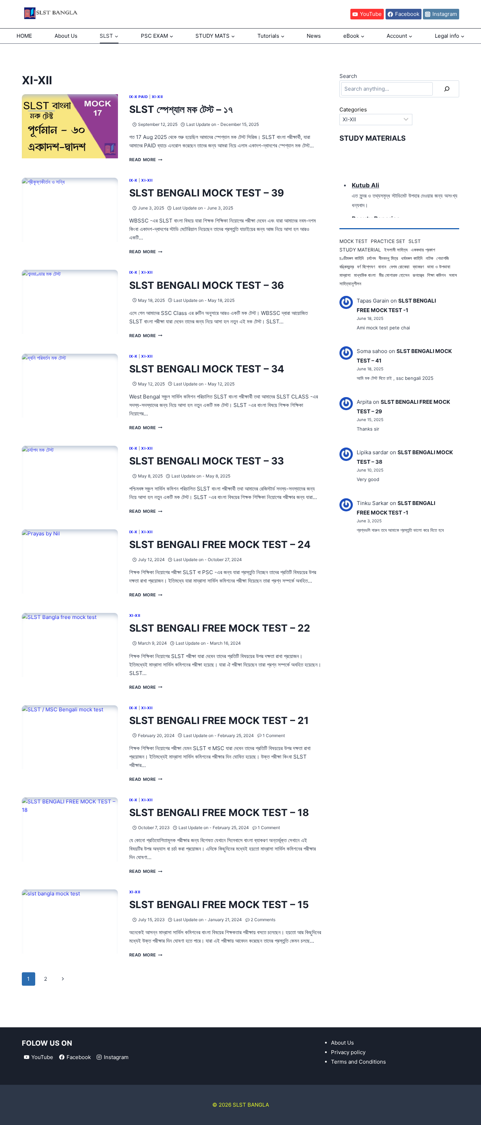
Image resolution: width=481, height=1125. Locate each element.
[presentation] (70, 126)
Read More (145, 159)
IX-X (133, 180)
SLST (414, 241)
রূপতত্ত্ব (418, 275)
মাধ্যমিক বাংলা (365, 275)
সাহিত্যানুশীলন (350, 283)
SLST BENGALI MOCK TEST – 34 (206, 369)
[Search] (446, 89)
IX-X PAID (138, 97)
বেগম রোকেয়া (399, 266)
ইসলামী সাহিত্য (396, 250)
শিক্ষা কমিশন (436, 275)
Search (348, 76)
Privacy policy (348, 1052)
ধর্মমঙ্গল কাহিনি (412, 258)
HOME (24, 35)
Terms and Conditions (358, 1061)
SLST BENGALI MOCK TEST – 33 (206, 461)
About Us (66, 35)
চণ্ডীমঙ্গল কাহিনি (351, 258)
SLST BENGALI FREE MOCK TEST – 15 (219, 905)
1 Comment (274, 735)
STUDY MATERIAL (360, 250)
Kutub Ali (365, 183)
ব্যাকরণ (418, 266)
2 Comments (263, 919)
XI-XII (157, 97)
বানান (382, 266)
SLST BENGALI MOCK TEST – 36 (206, 285)
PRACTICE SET (388, 241)
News (314, 35)
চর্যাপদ (371, 258)
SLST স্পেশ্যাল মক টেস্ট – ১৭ (181, 109)
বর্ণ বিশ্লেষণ (366, 266)
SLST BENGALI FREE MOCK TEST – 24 (220, 545)
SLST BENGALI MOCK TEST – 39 (206, 193)
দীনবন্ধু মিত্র (388, 258)
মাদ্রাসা (345, 275)
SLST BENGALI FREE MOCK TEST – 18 (219, 813)
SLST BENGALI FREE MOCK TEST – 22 (219, 628)
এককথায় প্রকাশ (423, 250)
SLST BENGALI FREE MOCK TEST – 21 (219, 720)
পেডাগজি (442, 258)
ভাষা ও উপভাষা (438, 266)
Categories (353, 109)
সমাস (453, 275)
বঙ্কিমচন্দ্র (346, 266)
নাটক (429, 258)
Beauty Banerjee (376, 216)
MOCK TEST (353, 241)
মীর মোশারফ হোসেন (394, 275)
